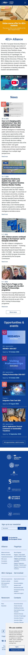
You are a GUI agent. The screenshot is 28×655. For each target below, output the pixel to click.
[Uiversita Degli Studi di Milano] (14, 507)
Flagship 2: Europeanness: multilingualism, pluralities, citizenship (20, 560)
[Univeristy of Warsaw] (14, 515)
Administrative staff (18, 587)
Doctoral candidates (18, 583)
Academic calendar (5, 581)
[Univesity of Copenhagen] (14, 491)
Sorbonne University (18, 613)
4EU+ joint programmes (6, 579)
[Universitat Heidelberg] (14, 466)
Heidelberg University (19, 608)
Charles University (18, 605)
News (2, 603)
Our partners (4, 563)
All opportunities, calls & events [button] (14, 442)
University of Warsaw (19, 622)
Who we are (4, 559)
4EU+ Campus (6, 573)
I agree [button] (16, 646)
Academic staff (17, 585)
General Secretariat (18, 603)
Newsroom (5, 598)
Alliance (4, 547)
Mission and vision (5, 552)
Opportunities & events (19, 579)
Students (16, 581)
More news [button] (13, 312)
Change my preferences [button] (17, 649)
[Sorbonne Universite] (14, 483)
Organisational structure (6, 556)
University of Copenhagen (20, 616)
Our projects (4, 561)
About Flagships (17, 552)
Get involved (18, 573)
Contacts (17, 598)
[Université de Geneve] (14, 499)
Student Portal (4, 586)
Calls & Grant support (18, 593)
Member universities (6, 554)
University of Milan (18, 620)
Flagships (17, 547)
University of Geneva (18, 618)
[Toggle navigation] (25, 2)
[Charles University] (14, 458)
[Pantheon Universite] (14, 474)
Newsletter (3, 605)
